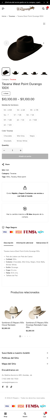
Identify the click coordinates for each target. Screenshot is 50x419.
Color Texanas (7, 131)
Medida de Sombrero (10, 105)
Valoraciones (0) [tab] (42, 243)
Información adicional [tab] (24, 243)
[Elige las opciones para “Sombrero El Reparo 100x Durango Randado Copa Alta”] (37, 317)
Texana (13, 177)
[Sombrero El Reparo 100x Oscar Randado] (13, 309)
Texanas (12, 16)
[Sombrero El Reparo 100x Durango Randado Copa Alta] (37, 309)
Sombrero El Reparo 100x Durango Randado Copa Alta (37, 324)
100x (8, 177)
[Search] (43, 8)
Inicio (4, 16)
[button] (44, 2)
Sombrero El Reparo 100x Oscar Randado (13, 323)
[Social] (3, 387)
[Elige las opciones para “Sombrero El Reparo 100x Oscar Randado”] (13, 317)
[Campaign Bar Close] (47, 2)
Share (7, 164)
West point (21, 177)
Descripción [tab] (8, 243)
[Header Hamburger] (3, 8)
